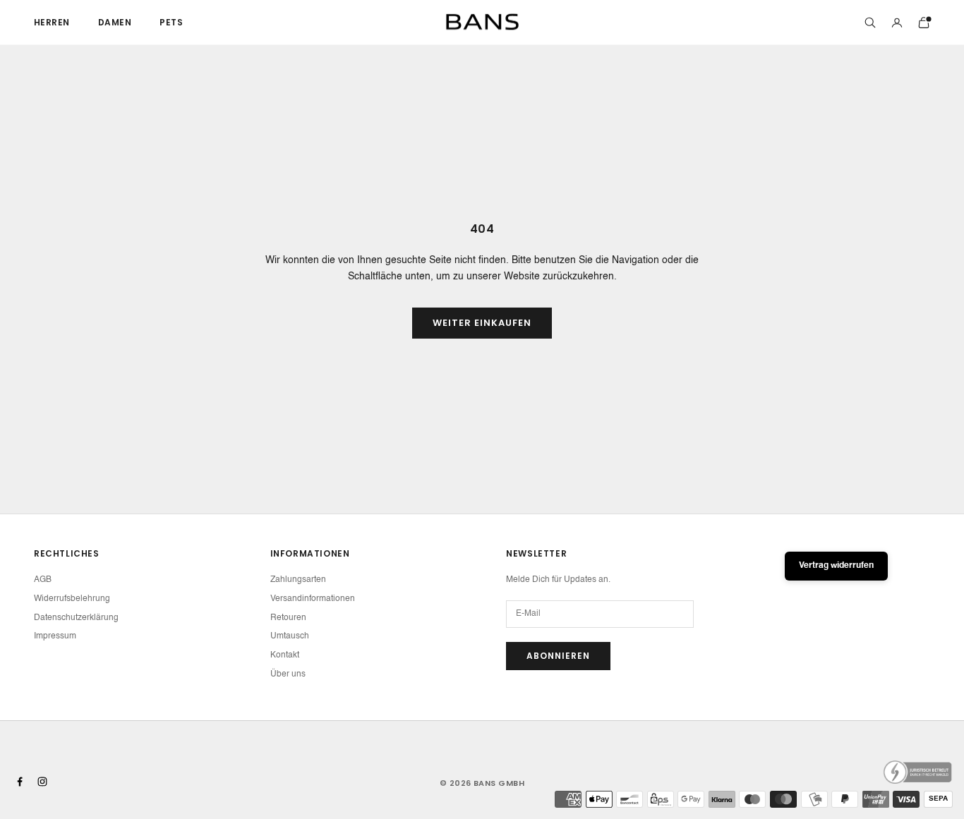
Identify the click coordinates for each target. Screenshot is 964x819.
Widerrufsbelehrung (72, 599)
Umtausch (289, 636)
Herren (52, 22)
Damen (114, 22)
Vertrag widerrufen (836, 566)
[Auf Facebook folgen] (19, 781)
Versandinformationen (312, 599)
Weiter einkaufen (482, 322)
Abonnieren (558, 656)
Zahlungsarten (298, 580)
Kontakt (284, 655)
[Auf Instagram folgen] (42, 781)
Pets (171, 22)
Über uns (288, 674)
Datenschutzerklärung (76, 618)
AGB (43, 580)
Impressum (55, 636)
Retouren (288, 618)
